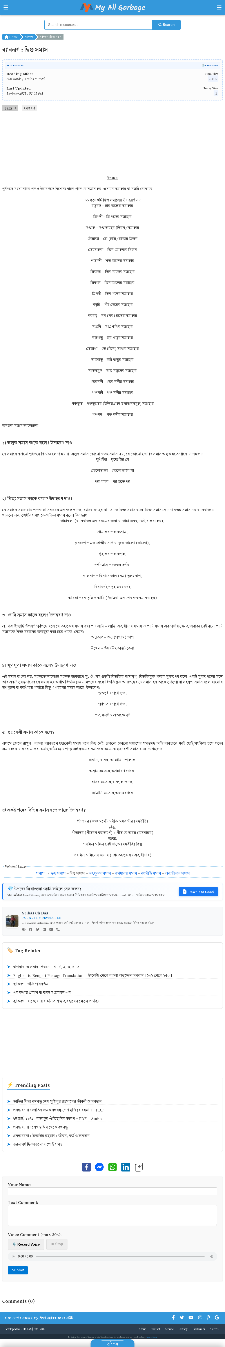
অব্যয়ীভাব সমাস (177, 873)
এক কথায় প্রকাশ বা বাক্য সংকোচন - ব (39, 993)
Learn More (152, 1336)
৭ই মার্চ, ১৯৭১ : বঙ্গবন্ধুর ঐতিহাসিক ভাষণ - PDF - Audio (54, 1119)
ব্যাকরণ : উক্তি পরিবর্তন (27, 984)
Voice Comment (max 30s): (35, 1234)
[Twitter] (37, 930)
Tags (8, 108)
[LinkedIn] (44, 930)
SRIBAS (27, 1329)
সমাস (40, 873)
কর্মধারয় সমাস (126, 873)
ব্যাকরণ (29, 37)
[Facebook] (30, 930)
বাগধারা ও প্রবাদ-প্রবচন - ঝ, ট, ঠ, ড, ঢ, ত (43, 967)
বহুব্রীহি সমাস (151, 873)
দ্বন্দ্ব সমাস (58, 873)
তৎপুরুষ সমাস (100, 873)
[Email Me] (51, 930)
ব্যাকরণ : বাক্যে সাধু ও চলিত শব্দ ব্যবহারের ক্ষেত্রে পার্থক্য (53, 1001)
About (142, 1329)
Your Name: (19, 1184)
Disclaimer (198, 1329)
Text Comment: (23, 1202)
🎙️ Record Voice (26, 1244)
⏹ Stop (57, 1244)
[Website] (23, 930)
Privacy (183, 1329)
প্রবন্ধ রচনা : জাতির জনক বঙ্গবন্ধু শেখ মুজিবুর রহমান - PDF (55, 1110)
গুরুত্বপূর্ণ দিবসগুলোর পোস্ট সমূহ (34, 1144)
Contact (155, 1329)
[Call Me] (58, 930)
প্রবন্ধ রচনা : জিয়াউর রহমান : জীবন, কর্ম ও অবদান (48, 1136)
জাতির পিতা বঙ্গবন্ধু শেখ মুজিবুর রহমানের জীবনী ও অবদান (54, 1101)
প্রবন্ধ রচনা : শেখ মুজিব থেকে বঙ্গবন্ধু (37, 1127)
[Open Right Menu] (219, 7)
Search (168, 25)
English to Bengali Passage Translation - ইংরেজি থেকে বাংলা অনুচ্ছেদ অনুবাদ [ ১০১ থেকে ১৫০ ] (89, 975)
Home (13, 37)
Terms (214, 1329)
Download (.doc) (201, 891)
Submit (18, 1270)
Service (169, 1329)
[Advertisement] (112, 144)
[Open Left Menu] (5, 7)
